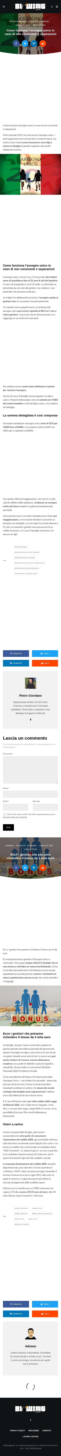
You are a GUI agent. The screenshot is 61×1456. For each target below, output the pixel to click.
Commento (8, 754)
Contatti (46, 1431)
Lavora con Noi (30, 1437)
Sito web (36, 801)
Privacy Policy (17, 1431)
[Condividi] (16, 43)
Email (6, 801)
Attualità (33, 21)
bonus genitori (21, 1213)
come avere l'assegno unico (26, 573)
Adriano (9, 846)
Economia (44, 21)
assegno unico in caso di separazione (30, 563)
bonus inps (20, 1219)
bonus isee (33, 1219)
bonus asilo (37, 1208)
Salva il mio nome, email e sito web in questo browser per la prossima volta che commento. (29, 815)
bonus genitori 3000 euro (42, 1213)
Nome (6, 788)
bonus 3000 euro (22, 1208)
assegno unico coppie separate (28, 552)
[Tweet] (25, 43)
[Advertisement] (30, 90)
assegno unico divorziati (25, 557)
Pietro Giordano (17, 21)
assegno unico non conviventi (27, 568)
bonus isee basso (22, 1224)
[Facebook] (30, 1420)
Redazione (33, 1431)
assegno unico (21, 547)
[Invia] (42, 43)
